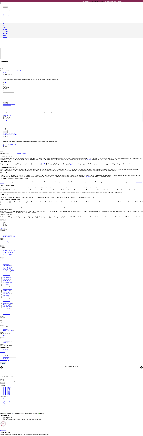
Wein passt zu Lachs (6, 391)
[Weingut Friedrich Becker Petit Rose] (5, 82)
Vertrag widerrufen (6, 408)
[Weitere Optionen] (3, 363)
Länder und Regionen (6, 15)
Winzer (4, 16)
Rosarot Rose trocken (7, 105)
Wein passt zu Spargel (6, 389)
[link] (5, 6)
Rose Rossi (88, 176)
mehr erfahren (37, 64)
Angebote (4, 20)
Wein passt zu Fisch (6, 390)
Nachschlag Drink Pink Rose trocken (10, 134)
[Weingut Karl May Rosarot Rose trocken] (7, 115)
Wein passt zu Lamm (6, 393)
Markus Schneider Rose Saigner (133, 207)
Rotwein (71, 164)
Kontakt (4, 399)
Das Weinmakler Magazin (7, 401)
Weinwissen (5, 21)
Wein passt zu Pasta (6, 388)
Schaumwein (5, 18)
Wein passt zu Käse (6, 392)
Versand (6, 90)
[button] (6, 104)
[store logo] (4, 2)
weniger (2, 238)
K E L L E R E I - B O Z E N (86, 1)
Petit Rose (4, 72)
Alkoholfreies (5, 19)
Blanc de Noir (43, 163)
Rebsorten (4, 17)
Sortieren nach (3, 70)
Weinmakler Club (6, 407)
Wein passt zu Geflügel (7, 387)
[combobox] (5, 3)
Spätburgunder (88, 159)
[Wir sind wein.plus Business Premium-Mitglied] (3, 426)
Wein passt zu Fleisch (6, 394)
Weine (4, 14)
